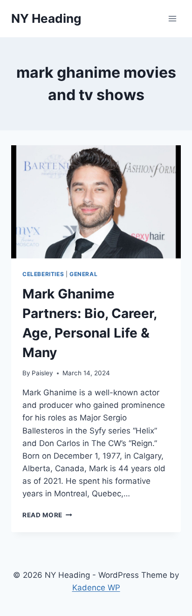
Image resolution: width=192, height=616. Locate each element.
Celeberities (43, 274)
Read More (47, 515)
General (83, 274)
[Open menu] (172, 18)
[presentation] (96, 201)
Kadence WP (96, 587)
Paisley (42, 373)
